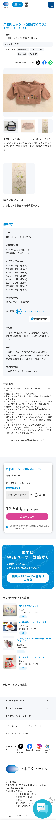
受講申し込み (27, 516)
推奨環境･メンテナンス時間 (18, 733)
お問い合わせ (11, 726)
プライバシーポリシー (38, 726)
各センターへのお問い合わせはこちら (28, 440)
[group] (10, 126)
